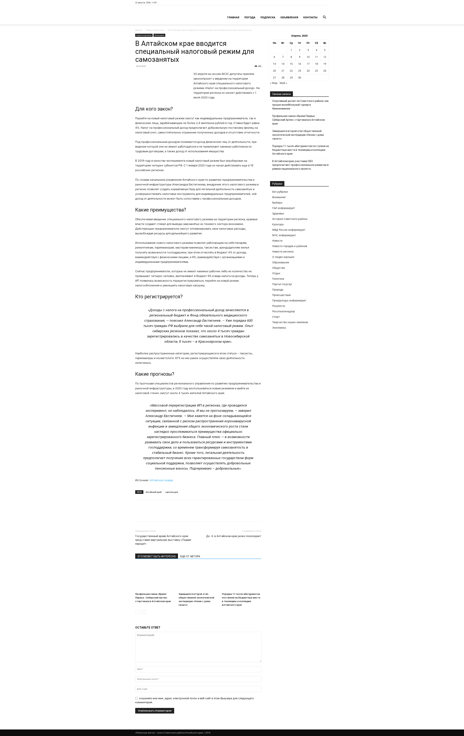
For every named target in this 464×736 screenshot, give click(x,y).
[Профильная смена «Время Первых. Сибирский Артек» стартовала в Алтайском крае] (155, 577)
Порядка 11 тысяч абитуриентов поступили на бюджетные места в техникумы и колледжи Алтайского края (300, 150)
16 (299, 63)
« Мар (273, 83)
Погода (249, 17)
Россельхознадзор (283, 311)
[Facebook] (138, 514)
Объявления (289, 17)
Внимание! (279, 197)
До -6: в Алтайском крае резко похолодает (233, 536)
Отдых (276, 273)
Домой (138, 30)
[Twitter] (147, 514)
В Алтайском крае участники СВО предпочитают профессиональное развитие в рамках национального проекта (300, 165)
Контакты (310, 17)
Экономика (159, 35)
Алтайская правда (161, 480)
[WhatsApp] (163, 514)
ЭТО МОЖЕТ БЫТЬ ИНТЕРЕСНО (156, 556)
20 (274, 70)
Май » (283, 83)
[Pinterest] (155, 514)
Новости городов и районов (289, 246)
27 (274, 77)
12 (324, 57)
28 (282, 77)
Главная (233, 17)
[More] (172, 514)
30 (299, 77)
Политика (278, 278)
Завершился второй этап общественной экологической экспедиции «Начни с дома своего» (298, 135)
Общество (278, 267)
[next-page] (143, 612)
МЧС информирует (284, 235)
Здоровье (278, 213)
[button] (324, 17)
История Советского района (289, 219)
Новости (277, 240)
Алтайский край (153, 492)
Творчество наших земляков (290, 322)
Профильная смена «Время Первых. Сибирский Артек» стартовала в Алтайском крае (153, 598)
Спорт (276, 316)
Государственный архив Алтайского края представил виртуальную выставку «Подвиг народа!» (163, 539)
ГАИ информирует (283, 208)
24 (308, 70)
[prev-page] (137, 612)
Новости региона (155, 30)
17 (308, 63)
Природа (277, 289)
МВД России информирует (288, 229)
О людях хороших (283, 257)
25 (316, 70)
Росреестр (278, 306)
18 (316, 63)
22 (291, 70)
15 (291, 63)
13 (274, 63)
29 (291, 77)
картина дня (171, 492)
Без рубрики (280, 191)
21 (282, 70)
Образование (280, 262)
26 (324, 70)
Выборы (277, 202)
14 (282, 63)
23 (299, 70)
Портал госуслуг (282, 284)
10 (308, 57)
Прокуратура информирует (289, 300)
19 (324, 63)
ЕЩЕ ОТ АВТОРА (190, 556)
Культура (278, 224)
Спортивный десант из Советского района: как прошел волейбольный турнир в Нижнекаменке (300, 104)
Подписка (267, 17)
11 (316, 57)
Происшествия (281, 295)
